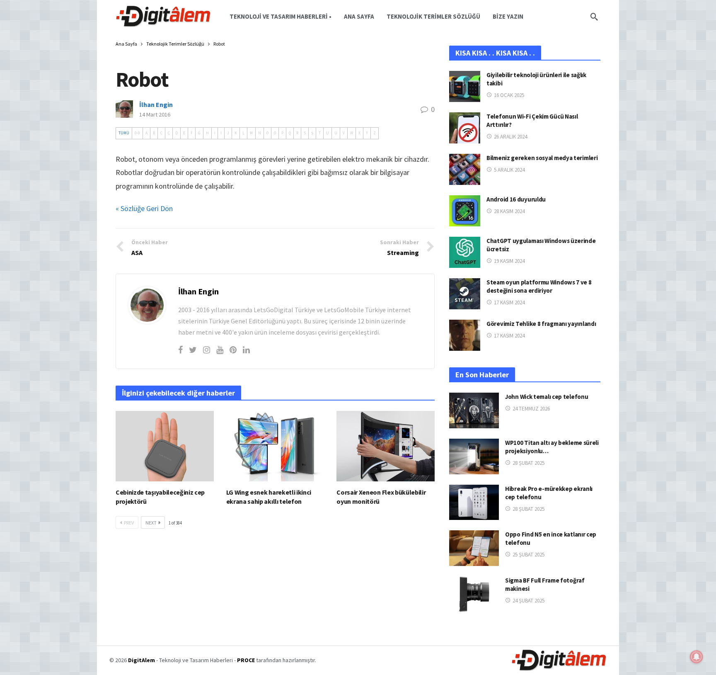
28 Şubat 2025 (528, 462)
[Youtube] (219, 349)
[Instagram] (206, 349)
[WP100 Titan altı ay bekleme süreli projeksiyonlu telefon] (474, 456)
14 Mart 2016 (154, 114)
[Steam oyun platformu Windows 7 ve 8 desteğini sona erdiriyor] (464, 293)
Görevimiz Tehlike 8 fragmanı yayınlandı (541, 324)
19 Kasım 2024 (509, 261)
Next (151, 523)
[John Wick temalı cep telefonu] (474, 410)
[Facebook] (180, 349)
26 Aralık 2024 (510, 136)
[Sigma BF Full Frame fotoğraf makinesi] (474, 594)
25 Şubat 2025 (528, 554)
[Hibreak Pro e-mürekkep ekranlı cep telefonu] (474, 502)
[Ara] (594, 16)
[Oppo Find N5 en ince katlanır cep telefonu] (474, 548)
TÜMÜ (124, 133)
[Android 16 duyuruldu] (464, 210)
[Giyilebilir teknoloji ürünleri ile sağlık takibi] (464, 86)
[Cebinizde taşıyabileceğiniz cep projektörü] (165, 446)
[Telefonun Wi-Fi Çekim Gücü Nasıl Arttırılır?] (464, 127)
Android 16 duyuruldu (516, 199)
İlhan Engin (156, 104)
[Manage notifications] (696, 656)
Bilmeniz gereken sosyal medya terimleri (541, 158)
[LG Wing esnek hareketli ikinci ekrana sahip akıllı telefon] (275, 446)
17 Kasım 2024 (509, 302)
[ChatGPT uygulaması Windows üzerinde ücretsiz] (464, 252)
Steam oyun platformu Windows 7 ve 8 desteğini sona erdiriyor (539, 286)
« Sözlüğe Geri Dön (144, 208)
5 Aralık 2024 (509, 169)
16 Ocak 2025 (509, 95)
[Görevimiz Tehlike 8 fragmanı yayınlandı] (464, 335)
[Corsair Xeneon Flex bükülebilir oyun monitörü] (385, 446)
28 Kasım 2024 (509, 211)
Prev (129, 523)
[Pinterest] (233, 349)
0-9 (137, 133)
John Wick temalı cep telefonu (546, 397)
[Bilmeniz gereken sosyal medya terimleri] (464, 169)
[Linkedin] (246, 349)
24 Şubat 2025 (528, 600)
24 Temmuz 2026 (531, 408)
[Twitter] (193, 349)
